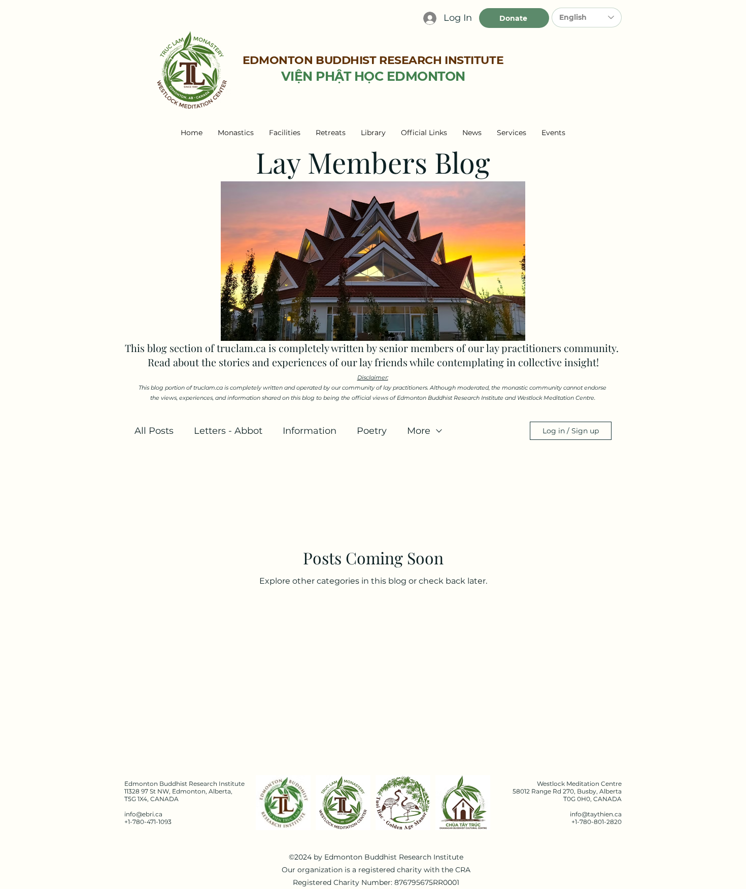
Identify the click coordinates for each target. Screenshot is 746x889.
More (418, 430)
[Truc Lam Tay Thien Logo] (343, 802)
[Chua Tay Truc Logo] (462, 802)
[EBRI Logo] (283, 802)
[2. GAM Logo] (403, 802)
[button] (235, 132)
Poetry (372, 430)
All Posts (154, 430)
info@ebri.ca (143, 814)
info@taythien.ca (596, 814)
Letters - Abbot (228, 430)
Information (309, 430)
